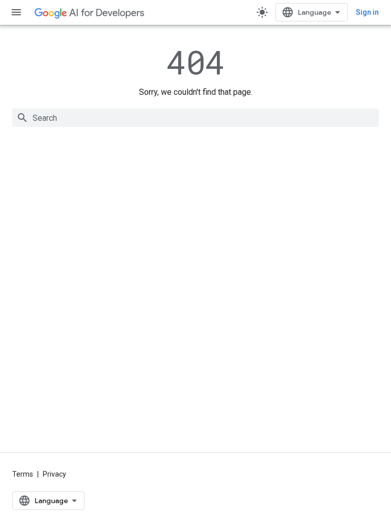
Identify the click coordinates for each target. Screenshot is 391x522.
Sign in (367, 12)
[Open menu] (16, 12)
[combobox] (195, 118)
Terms (22, 474)
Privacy (54, 474)
